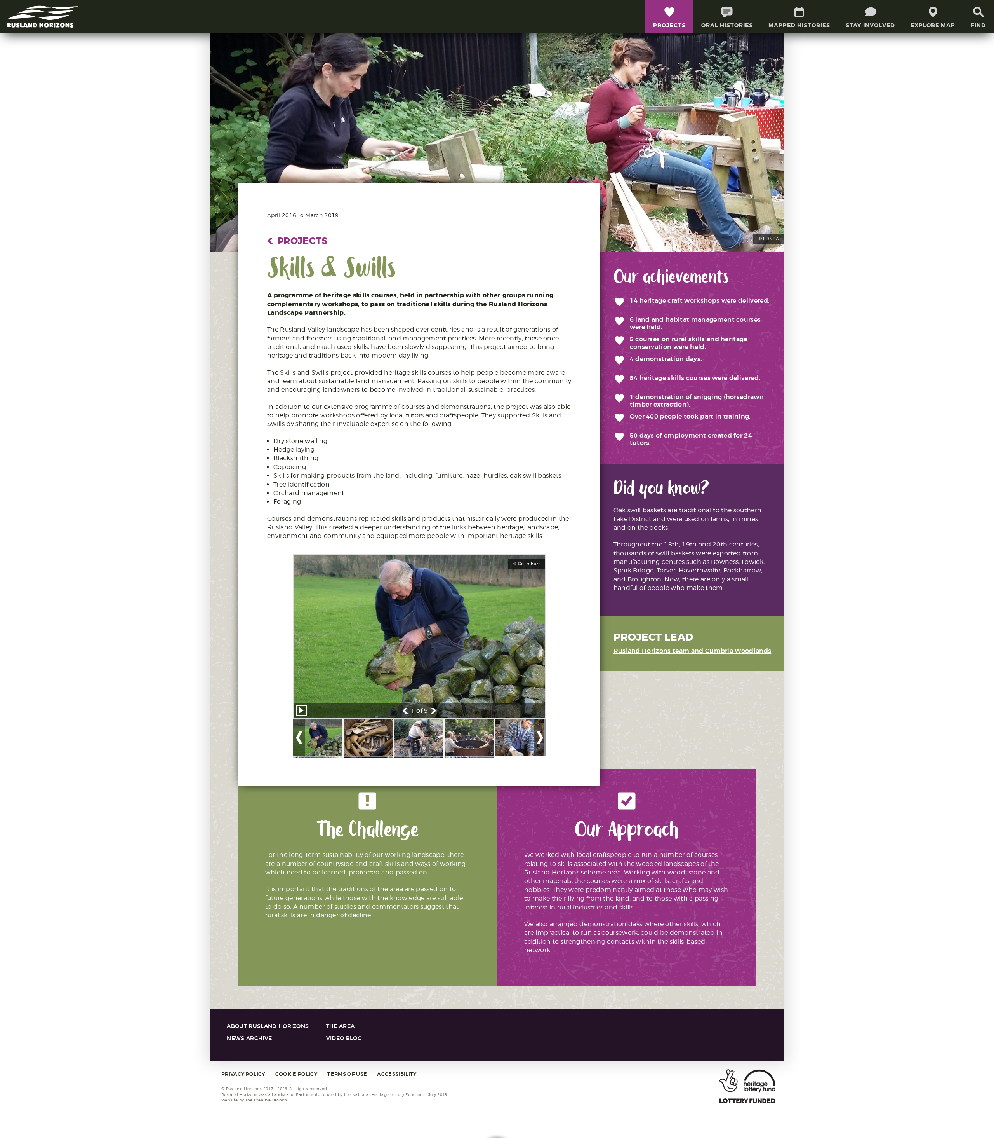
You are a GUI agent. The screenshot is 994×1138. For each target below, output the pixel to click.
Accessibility (396, 1074)
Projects (297, 241)
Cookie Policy (296, 1074)
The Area (340, 1026)
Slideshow (301, 710)
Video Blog (343, 1038)
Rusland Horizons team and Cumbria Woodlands (692, 651)
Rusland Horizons (43, 17)
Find (978, 25)
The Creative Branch (266, 1100)
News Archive (249, 1038)
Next (433, 710)
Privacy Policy (243, 1074)
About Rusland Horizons (268, 1026)
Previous (405, 710)
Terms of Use (347, 1074)
